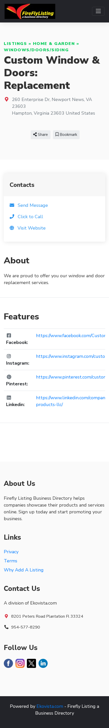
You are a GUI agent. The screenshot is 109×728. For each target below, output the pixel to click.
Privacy (11, 552)
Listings (15, 43)
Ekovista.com (50, 706)
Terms (10, 561)
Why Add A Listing (24, 570)
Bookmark (68, 134)
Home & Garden (54, 43)
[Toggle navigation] (98, 11)
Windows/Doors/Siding (36, 50)
